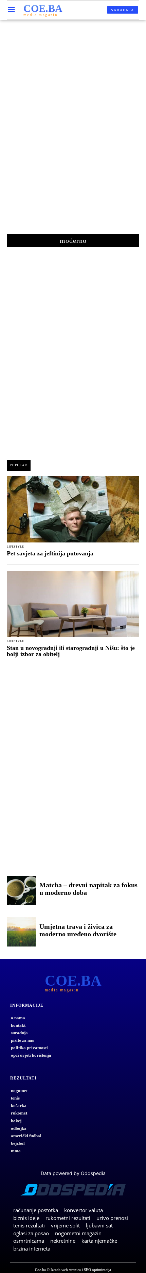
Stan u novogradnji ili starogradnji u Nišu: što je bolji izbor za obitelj (71, 650)
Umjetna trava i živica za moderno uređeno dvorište (77, 930)
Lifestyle (15, 547)
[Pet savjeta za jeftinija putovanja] (73, 509)
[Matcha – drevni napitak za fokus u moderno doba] (21, 890)
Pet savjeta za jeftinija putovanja (50, 553)
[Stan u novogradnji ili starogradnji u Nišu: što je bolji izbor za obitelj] (73, 604)
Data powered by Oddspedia (73, 1173)
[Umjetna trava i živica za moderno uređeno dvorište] (21, 932)
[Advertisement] (73, 130)
